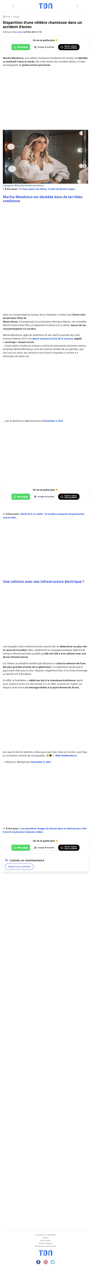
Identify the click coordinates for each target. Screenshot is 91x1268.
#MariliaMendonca (66, 755)
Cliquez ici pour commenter (19, 866)
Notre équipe (45, 1240)
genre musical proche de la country (52, 338)
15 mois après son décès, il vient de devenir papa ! (47, 189)
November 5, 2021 (53, 420)
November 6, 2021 (41, 762)
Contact (46, 1237)
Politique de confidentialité (45, 1246)
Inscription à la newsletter (45, 1235)
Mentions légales (45, 1243)
